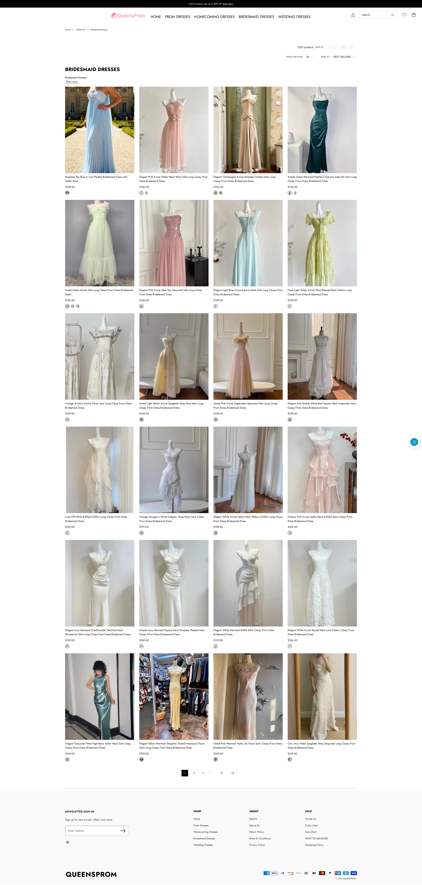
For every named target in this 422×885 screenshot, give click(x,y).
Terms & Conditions (260, 838)
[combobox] (377, 14)
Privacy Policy (257, 845)
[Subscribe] (123, 831)
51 (222, 773)
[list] (329, 47)
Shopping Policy (314, 845)
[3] (338, 47)
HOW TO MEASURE (316, 838)
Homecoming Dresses (205, 832)
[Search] (392, 14)
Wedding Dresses (203, 845)
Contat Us (310, 819)
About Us (254, 825)
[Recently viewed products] (414, 442)
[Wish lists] (404, 14)
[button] (413, 14)
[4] (343, 47)
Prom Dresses (201, 825)
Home (197, 819)
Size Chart (310, 832)
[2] (333, 47)
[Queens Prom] (128, 16)
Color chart (311, 825)
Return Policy (256, 832)
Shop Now (228, 3)
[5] (350, 47)
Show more (71, 81)
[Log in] (353, 14)
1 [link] (184, 773)
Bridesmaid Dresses (204, 838)
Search (253, 819)
